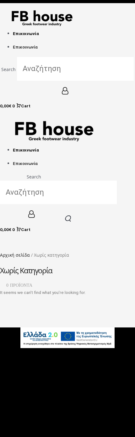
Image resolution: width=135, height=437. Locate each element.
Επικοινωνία (26, 33)
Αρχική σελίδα (15, 255)
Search (8, 69)
